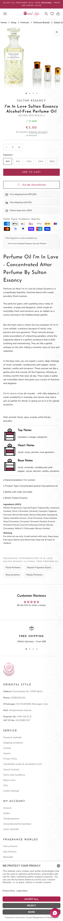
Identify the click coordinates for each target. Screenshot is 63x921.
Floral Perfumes (13, 567)
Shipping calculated (38, 132)
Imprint (6, 753)
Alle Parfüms (9, 851)
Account (7, 807)
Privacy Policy (10, 758)
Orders (6, 813)
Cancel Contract (11, 769)
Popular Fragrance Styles (39, 567)
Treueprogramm (11, 818)
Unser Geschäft (11, 829)
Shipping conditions (13, 742)
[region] (31, 635)
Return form (9, 780)
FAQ (5, 785)
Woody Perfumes (34, 574)
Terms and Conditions (14, 774)
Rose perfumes (13, 574)
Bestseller (8, 857)
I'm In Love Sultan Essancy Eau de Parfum (27, 243)
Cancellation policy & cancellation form (22, 764)
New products (10, 846)
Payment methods (12, 737)
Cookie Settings (11, 790)
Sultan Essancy (31, 100)
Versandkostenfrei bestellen (17, 823)
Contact (7, 748)
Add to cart (31, 172)
